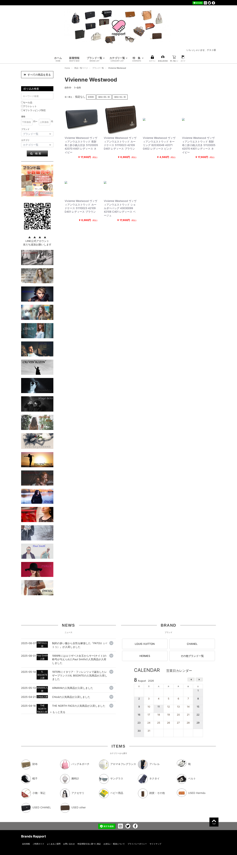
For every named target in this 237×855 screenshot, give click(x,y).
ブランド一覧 (94, 59)
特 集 (136, 59)
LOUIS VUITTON (145, 643)
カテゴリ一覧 (117, 59)
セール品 (27, 102)
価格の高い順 (104, 97)
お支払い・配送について (114, 844)
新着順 (91, 97)
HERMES (144, 655)
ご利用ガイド (38, 844)
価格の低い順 (120, 97)
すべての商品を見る (39, 74)
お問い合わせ (69, 844)
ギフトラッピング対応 (34, 110)
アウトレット (30, 106)
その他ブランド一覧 (192, 655)
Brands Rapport (33, 836)
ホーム (58, 59)
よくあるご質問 (53, 844)
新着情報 (74, 59)
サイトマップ (155, 844)
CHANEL (192, 643)
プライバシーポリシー (137, 844)
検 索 (38, 153)
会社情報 (26, 844)
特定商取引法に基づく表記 (89, 844)
